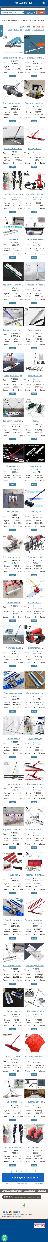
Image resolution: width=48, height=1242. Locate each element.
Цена (10, 30)
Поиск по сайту (29, 1191)
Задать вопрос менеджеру (12, 1191)
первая (7, 1183)
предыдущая (22, 1183)
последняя (39, 1183)
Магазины (42, 1191)
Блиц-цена (18, 30)
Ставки (27, 30)
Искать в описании (30, 12)
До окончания (37, 30)
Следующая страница (23, 1177)
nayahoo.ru (19, 1217)
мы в (24, 1207)
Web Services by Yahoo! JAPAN (39, 1225)
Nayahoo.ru (24, 3)
